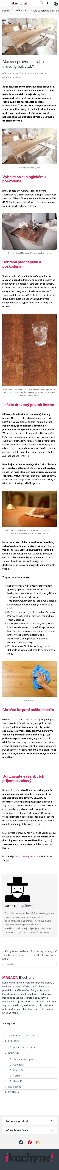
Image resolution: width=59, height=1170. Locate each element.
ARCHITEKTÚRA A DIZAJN (21, 1035)
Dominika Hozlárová (11, 77)
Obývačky (18, 1064)
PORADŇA (18, 73)
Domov (6, 10)
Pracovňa (18, 1070)
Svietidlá (17, 1081)
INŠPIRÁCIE (14, 1041)
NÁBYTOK (21, 10)
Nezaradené (14, 1086)
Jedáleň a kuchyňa (23, 1059)
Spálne (16, 1075)
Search (41, 3)
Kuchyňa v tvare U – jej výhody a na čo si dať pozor (15, 955)
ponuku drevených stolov (25, 856)
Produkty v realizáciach (25, 1047)
